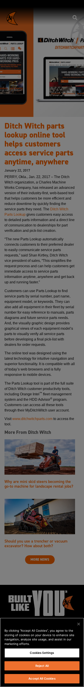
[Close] (79, 624)
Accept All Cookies (41, 678)
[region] (42, 652)
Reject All (42, 666)
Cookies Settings (42, 653)
